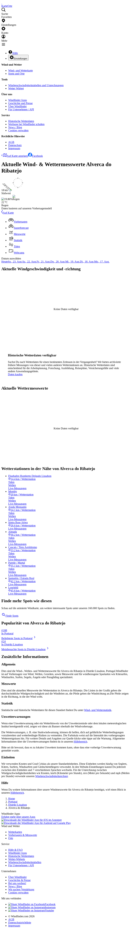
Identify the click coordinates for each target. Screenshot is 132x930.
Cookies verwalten (18, 130)
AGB (11, 142)
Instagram (50, 907)
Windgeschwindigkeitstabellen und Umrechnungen (36, 85)
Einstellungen (20, 58)
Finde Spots (12, 615)
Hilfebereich (80, 741)
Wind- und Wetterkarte (20, 70)
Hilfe (15, 53)
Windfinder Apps (17, 100)
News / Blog (15, 127)
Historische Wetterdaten (21, 121)
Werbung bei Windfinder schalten (26, 124)
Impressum (14, 148)
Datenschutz (15, 145)
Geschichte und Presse (20, 103)
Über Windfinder (17, 106)
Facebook (37, 155)
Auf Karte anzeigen (17, 155)
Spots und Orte (16, 73)
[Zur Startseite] (1, 2)
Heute (4, 261)
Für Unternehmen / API (21, 109)
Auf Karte (8, 212)
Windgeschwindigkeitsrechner (51, 776)
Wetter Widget (16, 88)
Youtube (49, 910)
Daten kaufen (15, 374)
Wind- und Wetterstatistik (97, 710)
